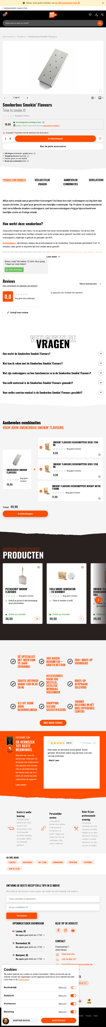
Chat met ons (68, 954)
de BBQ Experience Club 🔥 (67, 3)
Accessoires (8, 36)
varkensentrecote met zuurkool (64, 252)
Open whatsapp (15, 270)
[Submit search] (100, 23)
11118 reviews (86, 743)
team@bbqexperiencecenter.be (77, 964)
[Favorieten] (90, 14)
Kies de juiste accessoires (53, 146)
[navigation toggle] (101, 14)
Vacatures (27, 862)
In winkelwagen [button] (37, 618)
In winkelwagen (55, 138)
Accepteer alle (58, 1020)
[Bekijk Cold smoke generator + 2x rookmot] (66, 593)
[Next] (27, 98)
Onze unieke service (53, 722)
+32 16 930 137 (69, 959)
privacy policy (23, 980)
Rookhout (21, 36)
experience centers (51, 126)
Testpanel (87, 862)
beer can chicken (86, 252)
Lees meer (21, 785)
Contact (12, 862)
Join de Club (14, 868)
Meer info (63, 988)
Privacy (88, 1015)
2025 (15, 161)
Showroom (58, 862)
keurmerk (15, 156)
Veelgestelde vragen (42, 182)
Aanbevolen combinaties (70, 182)
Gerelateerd (96, 180)
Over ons (73, 862)
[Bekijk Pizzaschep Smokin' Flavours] (22, 593)
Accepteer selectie (21, 1020)
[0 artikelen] (5, 15)
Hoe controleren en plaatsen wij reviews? (20, 286)
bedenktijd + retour (19, 153)
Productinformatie (14, 180)
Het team (42, 862)
